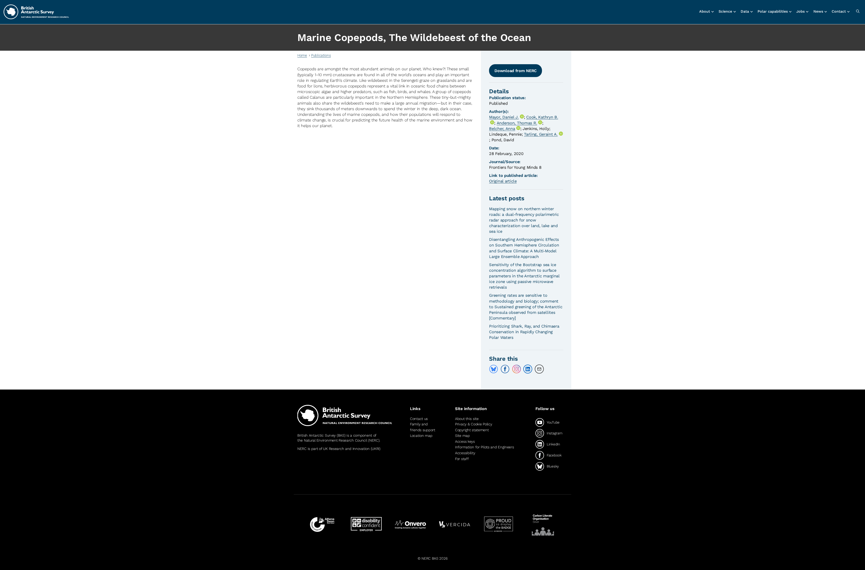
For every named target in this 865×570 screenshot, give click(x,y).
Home (302, 55)
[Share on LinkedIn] (527, 369)
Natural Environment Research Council (335, 440)
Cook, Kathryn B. (542, 117)
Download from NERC (515, 70)
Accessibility (465, 453)
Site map (462, 435)
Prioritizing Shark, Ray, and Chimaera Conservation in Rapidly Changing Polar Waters (524, 332)
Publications (321, 55)
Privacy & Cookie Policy (473, 424)
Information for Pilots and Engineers (484, 447)
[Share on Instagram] (516, 369)
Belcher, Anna (502, 128)
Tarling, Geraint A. (541, 134)
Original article (503, 181)
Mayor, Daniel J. (504, 117)
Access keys (465, 441)
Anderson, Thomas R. (517, 123)
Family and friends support (422, 427)
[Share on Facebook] (505, 369)
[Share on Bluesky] (493, 369)
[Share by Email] (539, 369)
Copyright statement (472, 430)
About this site (467, 419)
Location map (421, 435)
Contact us (419, 419)
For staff (462, 459)
